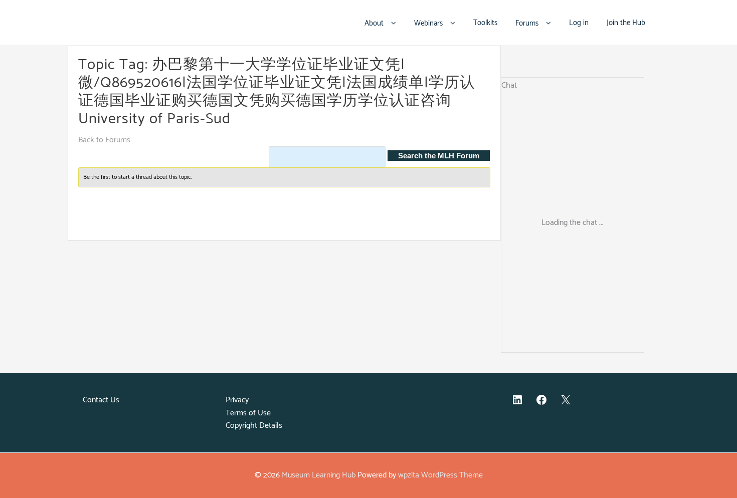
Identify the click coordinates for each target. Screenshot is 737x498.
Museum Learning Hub (318, 475)
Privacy (237, 400)
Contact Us (101, 400)
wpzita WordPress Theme (440, 475)
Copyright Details (254, 425)
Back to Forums (104, 140)
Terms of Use (248, 413)
